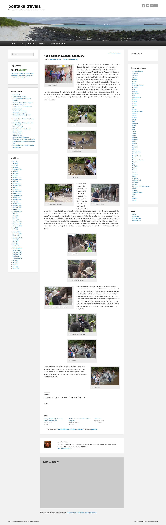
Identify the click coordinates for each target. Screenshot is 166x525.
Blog (21, 43)
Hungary (134, 117)
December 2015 (17, 199)
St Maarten (135, 182)
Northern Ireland (136, 156)
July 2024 (15, 163)
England (134, 105)
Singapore (135, 174)
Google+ (152, 5)
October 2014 (16, 209)
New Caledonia (136, 152)
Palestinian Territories (138, 160)
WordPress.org (136, 220)
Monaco (134, 143)
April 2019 (15, 175)
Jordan (134, 133)
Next (119, 53)
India (133, 121)
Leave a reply (74, 59)
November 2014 (17, 207)
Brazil (133, 83)
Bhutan (134, 81)
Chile (133, 89)
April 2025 (15, 161)
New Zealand (135, 154)
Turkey (134, 194)
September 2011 (17, 248)
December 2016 (17, 191)
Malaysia (73, 429)
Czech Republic (136, 97)
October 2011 (16, 246)
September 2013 (17, 226)
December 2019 (17, 169)
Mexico (134, 141)
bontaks (65, 59)
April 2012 (15, 244)
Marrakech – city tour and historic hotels (24, 139)
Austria (134, 77)
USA (133, 196)
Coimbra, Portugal (18, 127)
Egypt (134, 103)
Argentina (135, 73)
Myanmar (134, 147)
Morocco (134, 145)
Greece (134, 115)
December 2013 (17, 222)
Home (13, 43)
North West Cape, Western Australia (23, 102)
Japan (134, 131)
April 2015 (15, 201)
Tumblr (156, 5)
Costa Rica (135, 93)
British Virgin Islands (138, 85)
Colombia (134, 91)
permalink (94, 429)
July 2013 (15, 228)
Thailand (134, 190)
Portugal (134, 170)
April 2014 (15, 218)
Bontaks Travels (136, 54)
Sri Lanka (135, 178)
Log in (134, 214)
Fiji (133, 107)
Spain (133, 176)
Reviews (41, 43)
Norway (134, 158)
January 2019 (16, 177)
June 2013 (15, 230)
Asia (59, 429)
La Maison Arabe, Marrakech (21, 137)
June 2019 (15, 173)
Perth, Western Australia (19, 96)
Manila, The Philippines (19, 104)
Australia (134, 75)
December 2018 (17, 179)
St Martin (134, 184)
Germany (134, 113)
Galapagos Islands (137, 111)
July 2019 (15, 171)
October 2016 (16, 193)
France (134, 109)
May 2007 (15, 264)
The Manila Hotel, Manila (20, 111)
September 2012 (17, 238)
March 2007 (16, 268)
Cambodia (135, 87)
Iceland (134, 119)
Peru (133, 164)
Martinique (135, 139)
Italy (133, 129)
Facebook (143, 5)
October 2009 (16, 256)
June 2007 (15, 262)
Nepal (133, 149)
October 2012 (16, 236)
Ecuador (134, 101)
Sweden (134, 188)
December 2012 (17, 234)
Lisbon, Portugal (17, 135)
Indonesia (135, 123)
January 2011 (16, 250)
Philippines (135, 166)
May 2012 (15, 242)
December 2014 (17, 205)
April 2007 (15, 266)
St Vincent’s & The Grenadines (141, 186)
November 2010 (17, 254)
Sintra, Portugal (17, 131)
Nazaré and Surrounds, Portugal (21, 129)
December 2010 (17, 252)
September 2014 (17, 211)
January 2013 (16, 232)
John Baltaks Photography (58, 43)
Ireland (134, 125)
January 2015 (16, 203)
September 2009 (17, 258)
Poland (134, 168)
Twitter (147, 5)
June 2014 (15, 216)
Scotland (134, 172)
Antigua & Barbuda (137, 71)
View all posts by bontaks (65, 448)
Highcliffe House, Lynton (19, 113)
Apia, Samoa (16, 94)
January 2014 (16, 220)
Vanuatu (134, 198)
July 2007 (15, 260)
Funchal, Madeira (17, 133)
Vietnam (134, 200)
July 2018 (15, 181)
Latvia (134, 135)
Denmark (134, 99)
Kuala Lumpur (65, 429)
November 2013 (17, 224)
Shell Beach (97, 419)
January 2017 (16, 189)
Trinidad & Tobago (137, 192)
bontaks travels (24, 6)
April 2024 (15, 165)
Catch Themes (153, 521)
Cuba (133, 95)
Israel (133, 127)
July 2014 (15, 213)
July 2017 (15, 187)
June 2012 (15, 240)
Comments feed (136, 218)
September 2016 (17, 195)
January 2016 (16, 197)
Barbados (135, 79)
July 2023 (15, 167)
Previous (111, 53)
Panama (134, 162)
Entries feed (135, 216)
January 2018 (16, 183)
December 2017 (17, 185)
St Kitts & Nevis (136, 180)
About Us (31, 43)
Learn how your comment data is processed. (82, 512)
